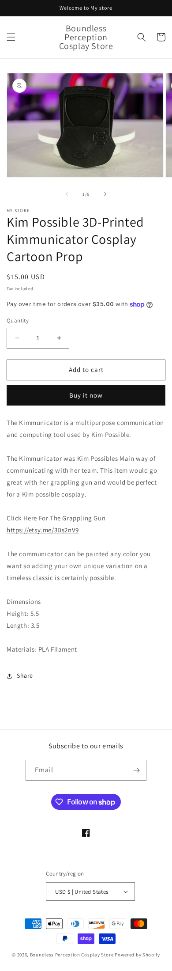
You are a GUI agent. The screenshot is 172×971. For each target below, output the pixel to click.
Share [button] (25, 675)
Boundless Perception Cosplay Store (72, 955)
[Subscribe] (136, 770)
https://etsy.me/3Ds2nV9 (43, 530)
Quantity (18, 320)
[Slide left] (66, 194)
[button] (11, 37)
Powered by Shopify (137, 955)
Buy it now (86, 395)
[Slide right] (105, 194)
